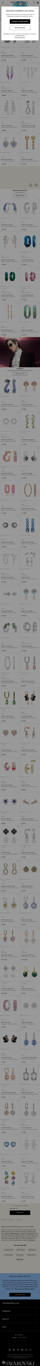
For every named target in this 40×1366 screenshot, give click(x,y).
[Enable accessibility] (3, 1362)
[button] (36, 8)
